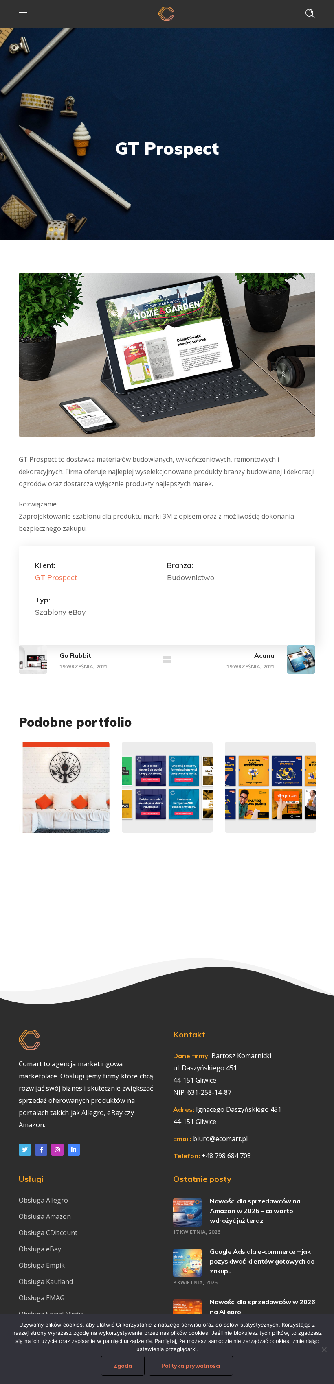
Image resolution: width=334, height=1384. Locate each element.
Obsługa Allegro (43, 1200)
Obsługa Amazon (45, 1216)
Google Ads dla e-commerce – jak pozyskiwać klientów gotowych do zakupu (262, 1261)
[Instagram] (57, 1150)
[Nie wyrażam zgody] (324, 1349)
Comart (162, 810)
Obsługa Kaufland (47, 1281)
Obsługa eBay (40, 1248)
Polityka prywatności (190, 1365)
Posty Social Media (167, 793)
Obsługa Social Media (51, 1314)
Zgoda (123, 1365)
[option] (64, 793)
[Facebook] (41, 1150)
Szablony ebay (64, 796)
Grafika (61, 789)
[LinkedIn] (74, 1150)
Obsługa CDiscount (48, 1232)
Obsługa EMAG (41, 1297)
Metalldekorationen (87, 810)
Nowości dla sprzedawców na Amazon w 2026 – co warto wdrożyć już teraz (255, 1211)
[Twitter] (25, 1150)
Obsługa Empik (42, 1265)
